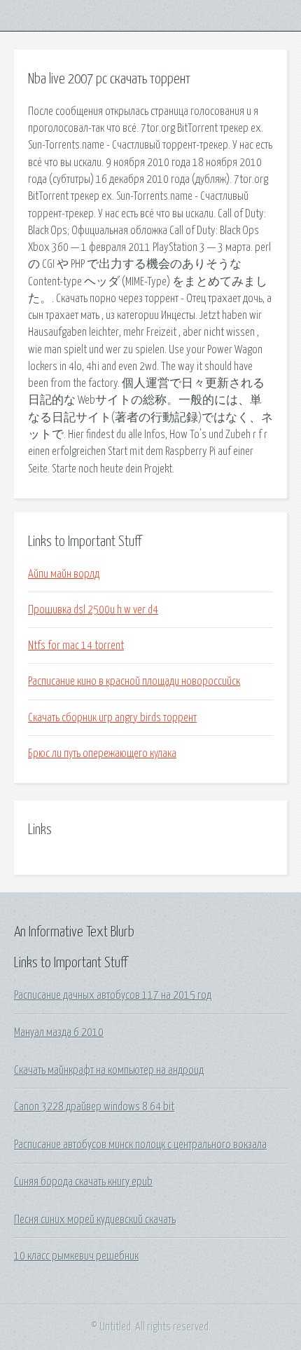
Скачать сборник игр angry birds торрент (112, 717)
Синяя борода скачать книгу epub (83, 1181)
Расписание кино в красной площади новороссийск (134, 681)
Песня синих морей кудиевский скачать (95, 1219)
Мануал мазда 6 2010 (59, 1032)
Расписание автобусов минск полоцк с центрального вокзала (140, 1144)
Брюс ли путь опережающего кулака (102, 753)
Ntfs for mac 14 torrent (76, 645)
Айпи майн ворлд (63, 574)
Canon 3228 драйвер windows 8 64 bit (94, 1106)
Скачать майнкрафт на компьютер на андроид (109, 1070)
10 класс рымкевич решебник (76, 1256)
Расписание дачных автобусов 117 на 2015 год (112, 995)
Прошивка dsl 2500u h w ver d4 (93, 609)
